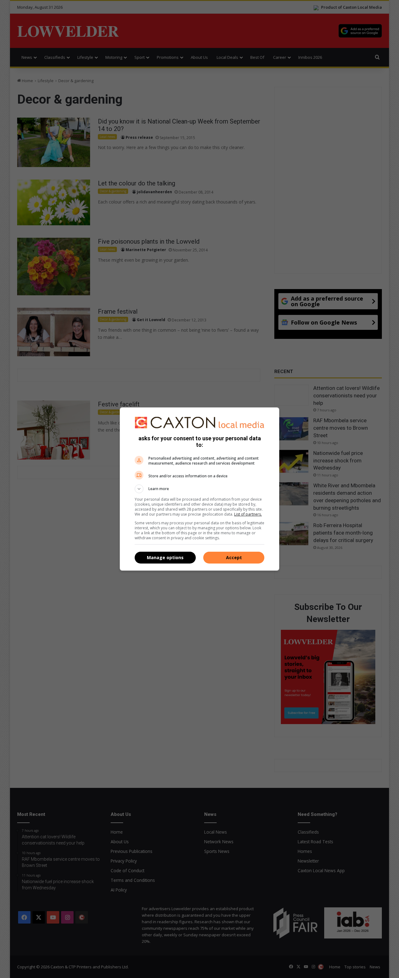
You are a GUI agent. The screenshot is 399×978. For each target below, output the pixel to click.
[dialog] (199, 489)
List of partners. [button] (248, 514)
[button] (199, 488)
